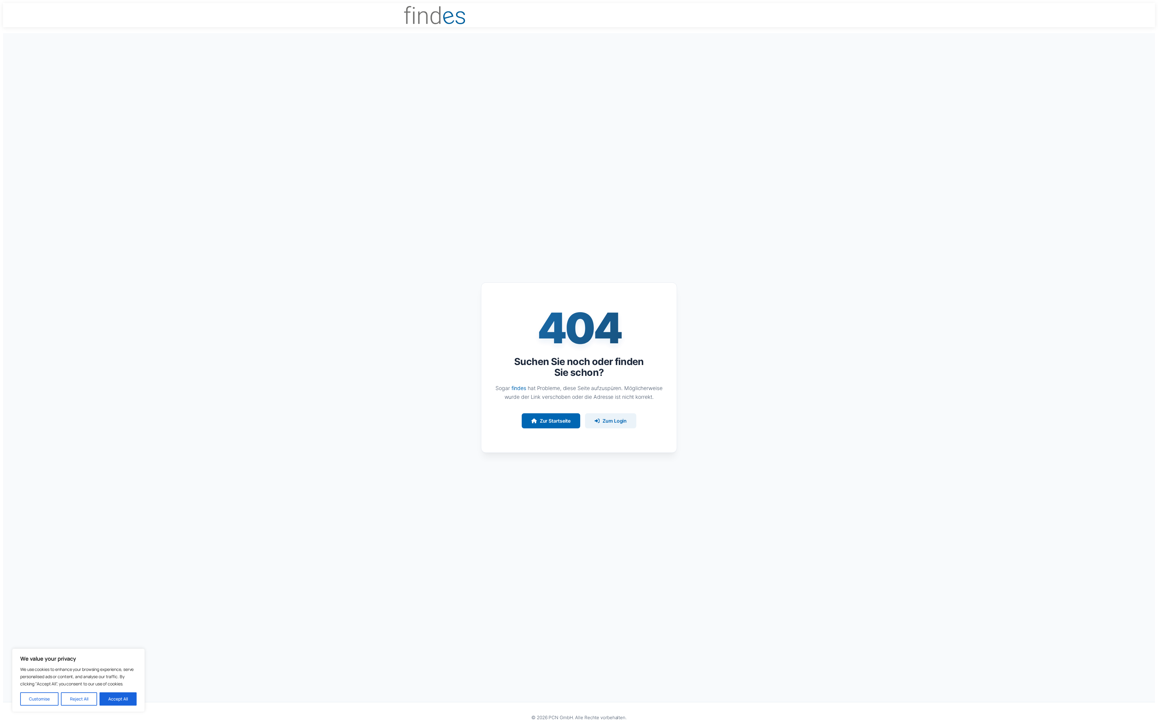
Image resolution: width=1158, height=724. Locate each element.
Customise (39, 699)
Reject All (79, 699)
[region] (78, 680)
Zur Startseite (555, 421)
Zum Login (615, 421)
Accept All (118, 699)
